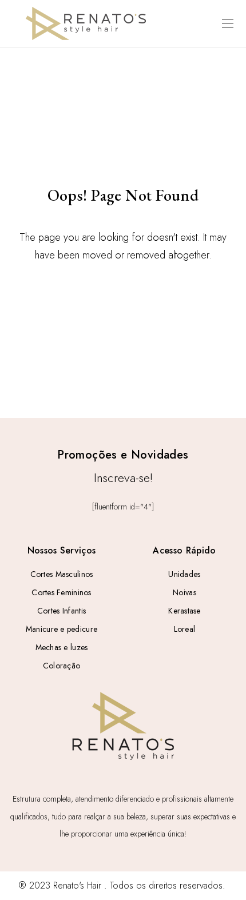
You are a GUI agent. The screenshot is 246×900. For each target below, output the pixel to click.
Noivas (184, 592)
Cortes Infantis (61, 610)
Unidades (184, 574)
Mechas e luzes (61, 647)
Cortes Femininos (61, 592)
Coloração (62, 665)
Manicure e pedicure (61, 629)
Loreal (185, 629)
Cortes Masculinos (61, 574)
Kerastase (184, 610)
